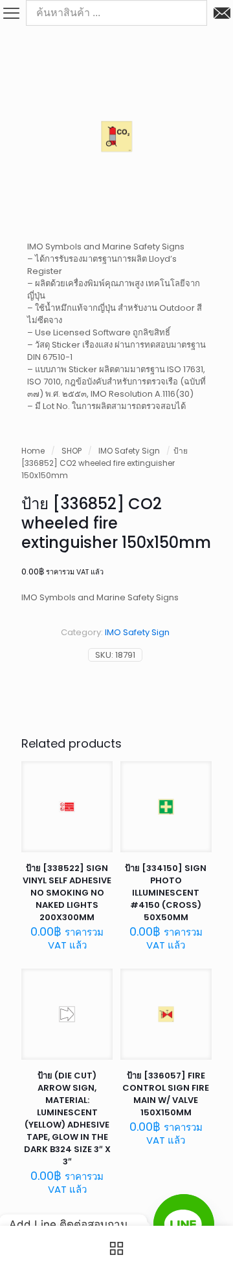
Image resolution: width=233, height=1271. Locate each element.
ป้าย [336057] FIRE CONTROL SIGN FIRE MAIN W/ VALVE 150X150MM (165, 1094)
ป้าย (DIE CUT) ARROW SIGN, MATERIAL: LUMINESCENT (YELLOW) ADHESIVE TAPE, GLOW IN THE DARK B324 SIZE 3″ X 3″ (67, 1118)
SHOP (71, 450)
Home (33, 450)
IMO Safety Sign (129, 450)
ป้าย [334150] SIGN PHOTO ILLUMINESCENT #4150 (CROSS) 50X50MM (165, 892)
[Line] (183, 1224)
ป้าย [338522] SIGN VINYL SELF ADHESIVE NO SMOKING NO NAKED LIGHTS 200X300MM (67, 892)
